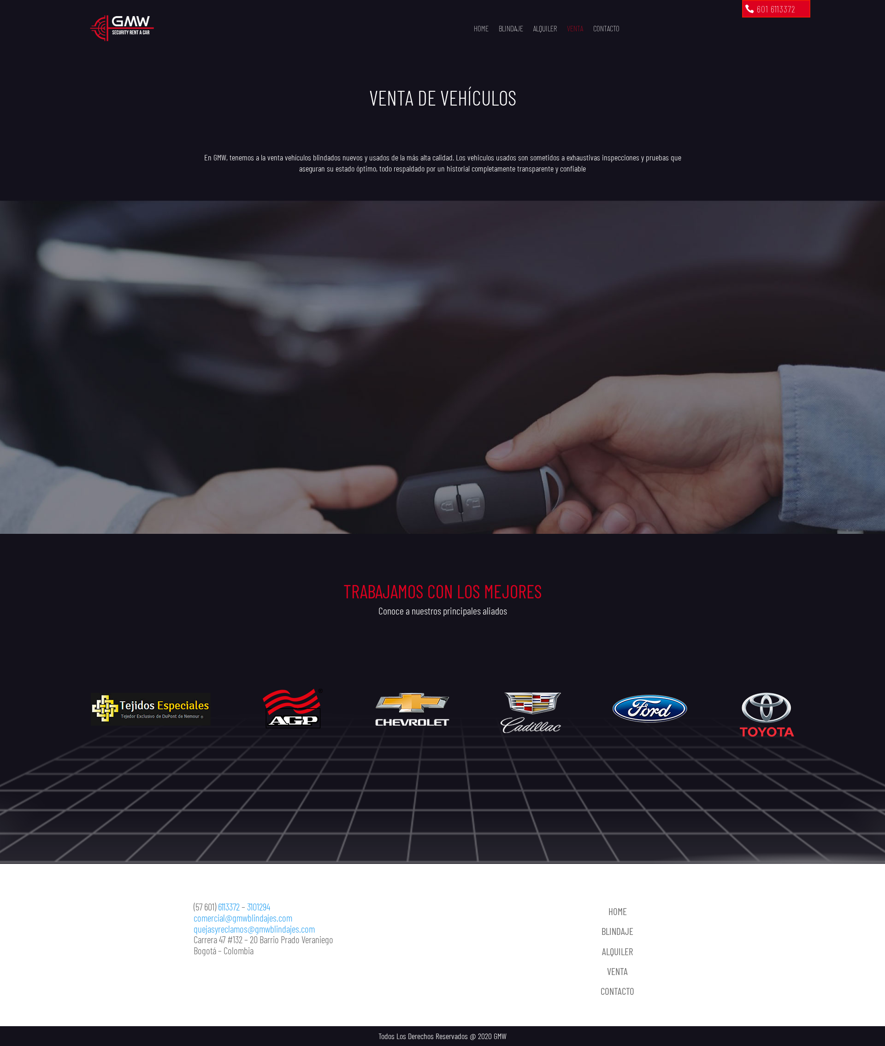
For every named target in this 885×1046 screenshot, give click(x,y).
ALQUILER (545, 28)
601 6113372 (776, 8)
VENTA (575, 28)
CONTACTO (606, 28)
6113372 (229, 906)
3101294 (258, 906)
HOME (481, 28)
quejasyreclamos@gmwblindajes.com (254, 928)
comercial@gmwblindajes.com (243, 917)
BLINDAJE (511, 28)
